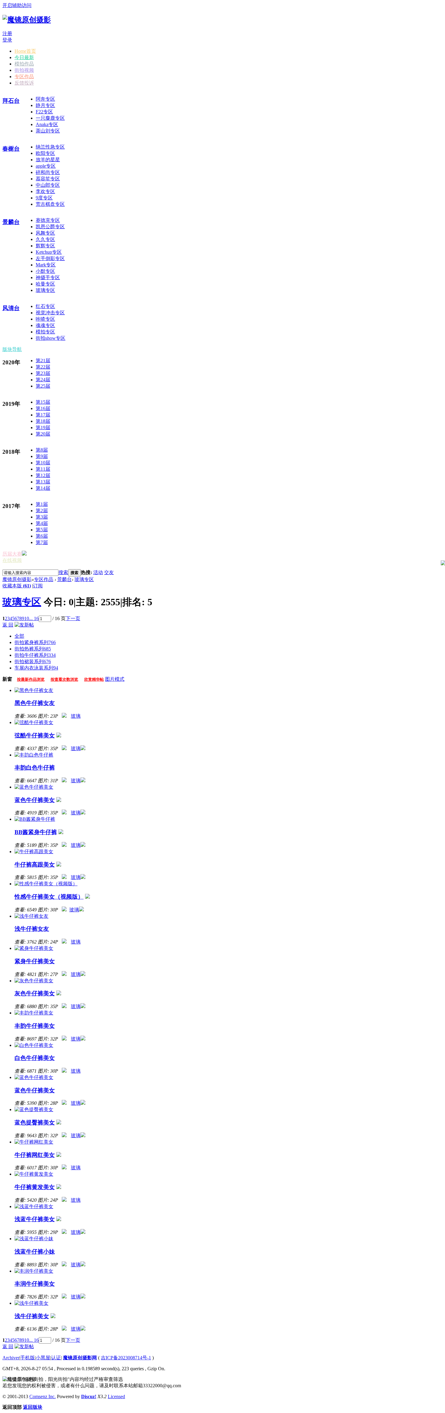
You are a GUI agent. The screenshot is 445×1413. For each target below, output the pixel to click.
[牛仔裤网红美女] (34, 1141)
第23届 (43, 373)
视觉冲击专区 (50, 312)
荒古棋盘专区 (50, 204)
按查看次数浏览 (64, 679)
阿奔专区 (45, 99)
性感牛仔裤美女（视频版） (49, 897)
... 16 (34, 618)
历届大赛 (12, 553)
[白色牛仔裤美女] (34, 1045)
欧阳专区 (45, 153)
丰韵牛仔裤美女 (35, 1026)
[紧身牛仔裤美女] (34, 948)
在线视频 (12, 560)
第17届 (43, 414)
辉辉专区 (45, 245)
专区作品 (24, 76)
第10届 (43, 462)
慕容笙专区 (48, 178)
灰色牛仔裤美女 (35, 993)
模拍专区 (45, 331)
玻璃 (76, 716)
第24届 (43, 379)
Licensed (116, 1396)
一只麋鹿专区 (50, 118)
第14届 (43, 488)
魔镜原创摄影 (16, 579)
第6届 (42, 536)
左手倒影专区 (50, 258)
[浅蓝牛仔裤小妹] (34, 1238)
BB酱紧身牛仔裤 (36, 832)
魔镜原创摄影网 (80, 1357)
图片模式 (114, 679)
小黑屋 (43, 1357)
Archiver (10, 1357)
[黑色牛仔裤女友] (34, 690)
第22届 (43, 366)
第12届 (43, 475)
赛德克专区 (48, 220)
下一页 (73, 618)
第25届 (43, 386)
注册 (7, 33)
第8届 (42, 450)
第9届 (42, 456)
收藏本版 (16, 585)
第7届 (42, 542)
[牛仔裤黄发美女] (34, 1174)
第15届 (43, 402)
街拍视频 (24, 70)
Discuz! (88, 1396)
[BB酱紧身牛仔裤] (35, 819)
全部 (19, 636)
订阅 (38, 585)
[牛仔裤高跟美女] (34, 851)
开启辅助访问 (16, 5)
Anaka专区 (47, 124)
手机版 (27, 1357)
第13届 (43, 481)
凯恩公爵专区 (50, 226)
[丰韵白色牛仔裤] (34, 754)
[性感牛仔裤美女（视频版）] (46, 883)
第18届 (43, 421)
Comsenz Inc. (42, 1396)
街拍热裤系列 (33, 648)
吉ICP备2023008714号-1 (126, 1357)
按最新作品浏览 (30, 679)
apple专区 (46, 166)
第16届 (43, 408)
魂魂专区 (45, 325)
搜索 (63, 572)
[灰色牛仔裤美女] (34, 980)
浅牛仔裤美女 (32, 1316)
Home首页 (25, 51)
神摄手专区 (48, 277)
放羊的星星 (48, 159)
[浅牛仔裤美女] (31, 1303)
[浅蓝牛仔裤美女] (34, 1206)
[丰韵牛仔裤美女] (34, 1012)
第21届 (43, 360)
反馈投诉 (24, 82)
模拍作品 (24, 63)
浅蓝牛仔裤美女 (35, 1219)
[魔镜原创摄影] (26, 20)
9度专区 (44, 197)
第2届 (42, 510)
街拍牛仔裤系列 (35, 655)
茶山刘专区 (48, 130)
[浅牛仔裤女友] (31, 916)
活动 (98, 572)
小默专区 (45, 271)
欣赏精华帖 (94, 679)
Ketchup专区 (49, 252)
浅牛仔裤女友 (32, 929)
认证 (56, 1357)
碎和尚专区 (48, 172)
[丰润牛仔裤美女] (34, 1271)
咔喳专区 (45, 319)
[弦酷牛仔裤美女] (34, 722)
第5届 (42, 529)
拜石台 (11, 101)
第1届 (42, 504)
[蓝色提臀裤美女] (34, 1109)
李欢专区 (45, 191)
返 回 (7, 624)
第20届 (43, 433)
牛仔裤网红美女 (35, 1155)
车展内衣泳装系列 (36, 667)
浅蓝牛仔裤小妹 (35, 1251)
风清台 (11, 308)
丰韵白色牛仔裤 (35, 767)
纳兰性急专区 (50, 146)
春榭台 (11, 148)
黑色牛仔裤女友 (35, 703)
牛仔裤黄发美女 (35, 1187)
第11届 (43, 469)
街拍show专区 (50, 338)
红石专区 (45, 306)
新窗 (7, 679)
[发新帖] (24, 624)
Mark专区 (46, 264)
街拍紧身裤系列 (35, 642)
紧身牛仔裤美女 (35, 961)
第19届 (43, 427)
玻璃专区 (45, 290)
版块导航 (12, 349)
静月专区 (45, 105)
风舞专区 (45, 233)
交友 (109, 572)
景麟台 (11, 222)
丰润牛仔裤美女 (35, 1284)
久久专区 (45, 239)
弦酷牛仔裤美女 (35, 735)
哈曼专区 (45, 283)
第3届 (42, 516)
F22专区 (44, 111)
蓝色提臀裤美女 (35, 1122)
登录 (7, 39)
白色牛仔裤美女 (35, 1058)
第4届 (42, 523)
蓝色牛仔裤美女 (35, 800)
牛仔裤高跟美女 (35, 864)
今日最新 (24, 57)
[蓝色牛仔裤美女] (34, 787)
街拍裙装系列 (33, 661)
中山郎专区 (48, 185)
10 (26, 618)
